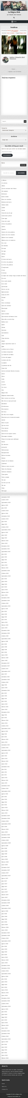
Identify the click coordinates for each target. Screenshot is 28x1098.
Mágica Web (23, 33)
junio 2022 (4, 535)
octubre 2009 (5, 821)
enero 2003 (5, 1028)
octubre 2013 (5, 726)
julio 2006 (4, 914)
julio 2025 (4, 508)
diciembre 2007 (6, 867)
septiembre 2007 (6, 875)
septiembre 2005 (6, 941)
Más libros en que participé (9, 401)
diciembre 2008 (6, 835)
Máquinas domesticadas (8, 395)
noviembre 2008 (6, 837)
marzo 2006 (5, 924)
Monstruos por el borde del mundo (10, 417)
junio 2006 (4, 916)
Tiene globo (5, 474)
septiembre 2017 (6, 671)
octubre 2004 (5, 971)
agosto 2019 (5, 609)
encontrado (4, 286)
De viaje (4, 251)
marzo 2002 (5, 1055)
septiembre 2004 (6, 973)
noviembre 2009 (6, 818)
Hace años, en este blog (8, 319)
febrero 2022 (5, 540)
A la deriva (4, 183)
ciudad (3, 207)
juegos (3, 341)
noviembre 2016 (6, 679)
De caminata (5, 245)
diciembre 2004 (6, 965)
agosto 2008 (5, 846)
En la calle (4, 284)
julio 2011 (4, 769)
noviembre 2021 (6, 549)
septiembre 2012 (6, 750)
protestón (4, 447)
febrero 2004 (5, 993)
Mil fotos (4, 412)
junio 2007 (4, 884)
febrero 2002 (5, 1058)
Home (3, 1083)
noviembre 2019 (6, 600)
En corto (4, 278)
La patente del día (6, 365)
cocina (3, 210)
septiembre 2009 (6, 824)
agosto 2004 (5, 976)
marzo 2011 (4, 777)
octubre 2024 (5, 510)
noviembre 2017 (6, 666)
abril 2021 (4, 562)
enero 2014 (4, 723)
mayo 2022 (4, 538)
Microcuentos (5, 409)
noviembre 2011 (5, 767)
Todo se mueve (10, 33)
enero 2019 (4, 628)
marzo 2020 (5, 589)
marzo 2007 (5, 892)
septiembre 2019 (6, 606)
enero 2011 (4, 783)
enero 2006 (5, 930)
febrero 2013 (5, 739)
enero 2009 (5, 832)
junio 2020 (4, 581)
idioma (3, 327)
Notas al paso (5, 423)
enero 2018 (4, 660)
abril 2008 (4, 856)
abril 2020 (4, 587)
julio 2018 (4, 644)
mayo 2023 (4, 524)
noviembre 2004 (6, 968)
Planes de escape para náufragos (10, 439)
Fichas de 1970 (5, 295)
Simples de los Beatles (7, 461)
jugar (3, 346)
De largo (4, 248)
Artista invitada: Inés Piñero (9, 188)
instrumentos (5, 333)
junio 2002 (4, 1047)
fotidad (3, 297)
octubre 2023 (5, 519)
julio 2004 (4, 979)
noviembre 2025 (6, 497)
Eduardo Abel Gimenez (12, 30)
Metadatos (4, 403)
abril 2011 (4, 775)
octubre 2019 (5, 603)
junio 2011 (4, 772)
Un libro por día (6, 482)
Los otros (4, 387)
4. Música (4, 180)
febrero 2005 (5, 960)
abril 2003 (4, 1020)
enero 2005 (5, 963)
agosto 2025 (5, 505)
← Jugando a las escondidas (14, 71)
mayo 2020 (4, 584)
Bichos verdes (5, 196)
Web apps (4, 491)
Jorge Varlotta (5, 338)
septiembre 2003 (6, 1006)
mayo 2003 (4, 1017)
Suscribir (21, 173)
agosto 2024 (5, 513)
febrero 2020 (5, 592)
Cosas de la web (6, 221)
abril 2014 (4, 717)
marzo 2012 (4, 758)
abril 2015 (4, 701)
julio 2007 (4, 881)
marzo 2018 (4, 655)
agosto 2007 (5, 878)
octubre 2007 (5, 873)
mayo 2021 (4, 560)
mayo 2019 (4, 617)
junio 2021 (4, 557)
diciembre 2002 (6, 1031)
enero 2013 (4, 742)
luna (3, 390)
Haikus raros (5, 322)
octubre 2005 (5, 938)
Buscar (3, 163)
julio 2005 (4, 946)
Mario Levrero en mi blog (8, 398)
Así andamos (5, 191)
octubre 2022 (5, 527)
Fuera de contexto (6, 305)
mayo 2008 (4, 854)
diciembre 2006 (6, 900)
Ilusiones (4, 330)
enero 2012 (4, 764)
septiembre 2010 (6, 791)
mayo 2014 (4, 715)
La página (4, 363)
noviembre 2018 (6, 633)
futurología (4, 308)
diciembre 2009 (6, 815)
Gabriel (3, 311)
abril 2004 (4, 987)
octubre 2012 (5, 747)
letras (3, 374)
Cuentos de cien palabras (8, 232)
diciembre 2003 (6, 998)
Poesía (3, 442)
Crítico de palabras (7, 224)
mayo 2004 (4, 984)
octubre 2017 (5, 668)
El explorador (5, 267)
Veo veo (4, 485)
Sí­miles (3, 458)
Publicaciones (5, 450)
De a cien (4, 243)
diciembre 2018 (5, 630)
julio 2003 (4, 1012)
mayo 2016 (4, 685)
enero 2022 (4, 543)
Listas (3, 382)
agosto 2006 (5, 911)
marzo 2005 (5, 957)
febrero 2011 (5, 780)
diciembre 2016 (5, 677)
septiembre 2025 (6, 502)
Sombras (14, 27)
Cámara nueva (5, 205)
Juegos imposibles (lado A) (9, 344)
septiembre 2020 (6, 576)
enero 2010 (4, 813)
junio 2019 (4, 614)
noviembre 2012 (6, 745)
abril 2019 (4, 619)
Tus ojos (4, 480)
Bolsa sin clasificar (6, 199)
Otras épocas (5, 428)
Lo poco (4, 384)
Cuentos (4, 229)
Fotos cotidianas (6, 303)
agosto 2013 (5, 731)
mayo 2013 (4, 734)
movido (3, 420)
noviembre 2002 (6, 1033)
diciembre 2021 (5, 546)
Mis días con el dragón (7, 414)
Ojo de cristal (5, 425)
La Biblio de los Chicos (8, 349)
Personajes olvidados (7, 436)
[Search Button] (14, 18)
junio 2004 (4, 982)
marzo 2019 (4, 622)
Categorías (4, 128)
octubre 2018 (5, 636)
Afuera (3, 186)
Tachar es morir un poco (8, 466)
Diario (3, 256)
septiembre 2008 (6, 843)
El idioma (4, 273)
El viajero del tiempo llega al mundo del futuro (14, 275)
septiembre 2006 (6, 908)
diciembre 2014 (6, 712)
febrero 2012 (5, 761)
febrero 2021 (5, 568)
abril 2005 (4, 954)
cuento (3, 226)
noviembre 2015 (6, 690)
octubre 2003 (5, 1003)
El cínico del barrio (7, 259)
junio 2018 (4, 647)
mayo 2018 (4, 649)
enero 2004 (5, 995)
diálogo (3, 254)
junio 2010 (4, 799)
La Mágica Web (14, 12)
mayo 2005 (4, 952)
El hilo (3, 270)
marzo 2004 (5, 990)
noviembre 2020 (6, 570)
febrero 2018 (5, 658)
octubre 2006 (5, 905)
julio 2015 (4, 693)
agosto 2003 (5, 1009)
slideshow (4, 463)
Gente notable (5, 314)
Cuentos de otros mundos (8, 235)
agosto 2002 (5, 1042)
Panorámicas (5, 431)
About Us (4, 1086)
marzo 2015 (4, 704)
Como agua (4, 218)
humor (3, 324)
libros (3, 376)
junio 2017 (4, 674)
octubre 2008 (5, 840)
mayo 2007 (4, 886)
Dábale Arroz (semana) (7, 237)
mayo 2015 (4, 698)
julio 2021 (4, 554)
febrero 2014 (5, 720)
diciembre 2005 (6, 933)
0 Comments (14, 31)
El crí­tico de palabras (7, 262)
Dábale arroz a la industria (8, 240)
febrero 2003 (5, 1025)
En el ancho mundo (6, 281)
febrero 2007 (5, 894)
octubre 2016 (5, 682)
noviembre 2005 (6, 935)
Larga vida (4, 368)
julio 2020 (4, 579)
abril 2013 (4, 737)
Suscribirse (7, 155)
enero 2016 (4, 688)
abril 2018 (4, 652)
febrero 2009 (5, 829)
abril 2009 (4, 826)
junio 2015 (4, 696)
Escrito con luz (5, 289)
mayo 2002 (4, 1050)
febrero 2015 (5, 707)
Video (3, 488)
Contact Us (5, 1089)
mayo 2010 (4, 802)
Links (3, 379)
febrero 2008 (5, 862)
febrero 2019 (5, 625)
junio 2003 (4, 1014)
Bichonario (4, 194)
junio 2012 (4, 756)
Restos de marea (6, 455)
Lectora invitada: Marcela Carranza (10, 371)
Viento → (14, 69)
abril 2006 (4, 922)
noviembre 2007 (6, 870)
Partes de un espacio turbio (9, 433)
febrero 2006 (5, 927)
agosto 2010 (5, 794)
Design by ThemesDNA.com (14, 1096)
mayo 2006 (4, 919)
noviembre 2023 (6, 516)
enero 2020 (5, 595)
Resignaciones (5, 452)
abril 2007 (4, 889)
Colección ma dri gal (7, 213)
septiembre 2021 (6, 551)
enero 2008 (5, 865)
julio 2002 (4, 1044)
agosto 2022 (5, 532)
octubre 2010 (5, 788)
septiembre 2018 (6, 639)
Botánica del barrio (7, 202)
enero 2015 (4, 709)
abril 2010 (4, 805)
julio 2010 (4, 796)
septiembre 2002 (6, 1039)
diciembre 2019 (5, 598)
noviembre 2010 (6, 786)
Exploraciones (5, 292)
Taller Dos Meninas (6, 469)
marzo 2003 (5, 1022)
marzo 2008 (5, 859)
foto (3, 300)
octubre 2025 (5, 500)
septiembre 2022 (6, 530)
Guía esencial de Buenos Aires (9, 316)
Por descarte (5, 444)
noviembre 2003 (6, 1001)
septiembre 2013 (6, 728)
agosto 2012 (5, 753)
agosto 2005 (5, 944)
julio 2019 (4, 611)
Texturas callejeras (6, 472)
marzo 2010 (4, 807)
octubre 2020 (5, 573)
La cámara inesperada (7, 352)
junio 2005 (4, 949)
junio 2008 (4, 851)
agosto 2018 (5, 641)
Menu (15, 21)
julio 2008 (4, 848)
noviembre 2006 (6, 903)
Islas (3, 335)
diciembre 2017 (5, 663)
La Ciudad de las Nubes (7, 354)
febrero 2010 (5, 810)
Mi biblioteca (5, 406)
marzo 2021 (4, 565)
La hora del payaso (6, 357)
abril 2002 (4, 1052)
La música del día (6, 360)
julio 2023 (4, 521)
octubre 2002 (5, 1036)
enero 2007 (5, 897)
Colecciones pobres (7, 216)
